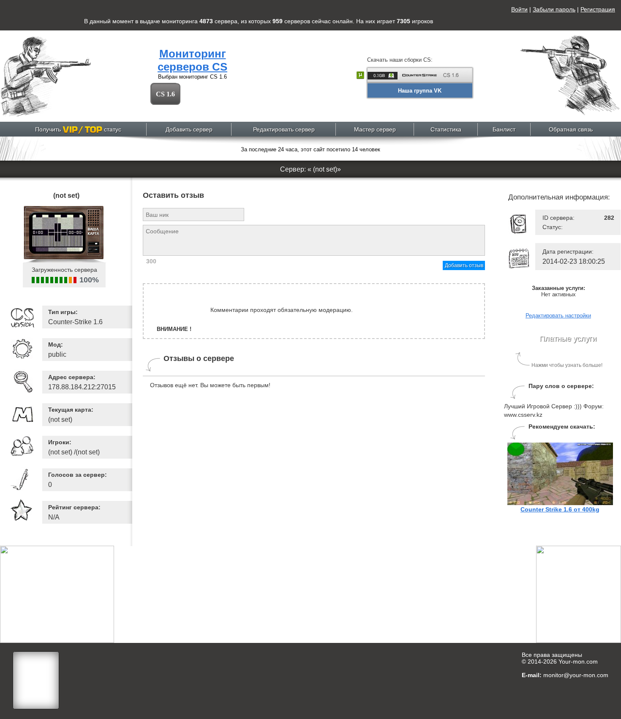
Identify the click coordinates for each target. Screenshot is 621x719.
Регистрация (597, 9)
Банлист (504, 129)
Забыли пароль (554, 9)
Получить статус (78, 129)
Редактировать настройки (558, 315)
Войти (519, 9)
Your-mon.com (578, 661)
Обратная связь (571, 129)
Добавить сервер (189, 129)
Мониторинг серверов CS (192, 60)
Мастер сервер (375, 129)
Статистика (445, 129)
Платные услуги (567, 338)
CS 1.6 (165, 94)
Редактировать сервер (284, 129)
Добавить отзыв (464, 265)
